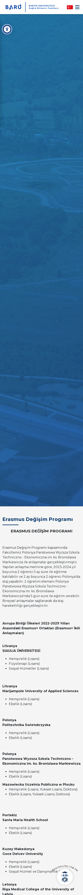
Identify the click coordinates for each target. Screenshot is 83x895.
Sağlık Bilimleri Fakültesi (44, 8)
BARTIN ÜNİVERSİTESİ (42, 6)
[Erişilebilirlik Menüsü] (7, 29)
